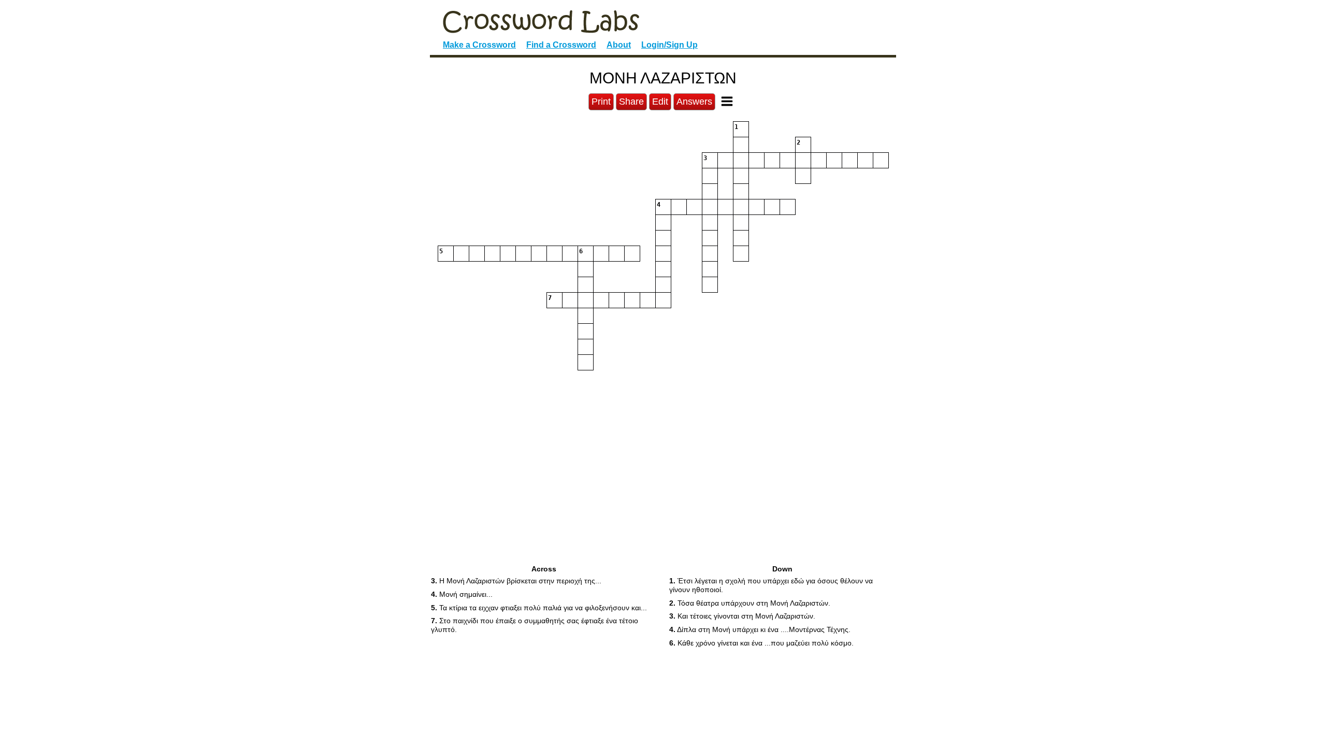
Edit (660, 101)
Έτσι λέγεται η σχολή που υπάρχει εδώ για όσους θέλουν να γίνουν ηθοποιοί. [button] (771, 585)
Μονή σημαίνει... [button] (462, 594)
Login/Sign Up (669, 44)
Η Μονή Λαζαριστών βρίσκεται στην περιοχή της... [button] (516, 581)
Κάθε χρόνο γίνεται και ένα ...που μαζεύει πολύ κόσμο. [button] (761, 643)
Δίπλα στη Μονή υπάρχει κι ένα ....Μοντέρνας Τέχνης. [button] (760, 629)
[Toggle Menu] (727, 101)
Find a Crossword (561, 44)
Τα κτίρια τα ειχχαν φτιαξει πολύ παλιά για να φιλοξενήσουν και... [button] (539, 608)
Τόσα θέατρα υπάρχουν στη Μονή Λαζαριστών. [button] (749, 603)
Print (601, 101)
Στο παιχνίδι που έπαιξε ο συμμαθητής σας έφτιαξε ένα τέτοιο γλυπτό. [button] (534, 625)
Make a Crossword (479, 44)
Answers (694, 101)
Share (631, 101)
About (619, 44)
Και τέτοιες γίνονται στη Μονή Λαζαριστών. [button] (742, 616)
